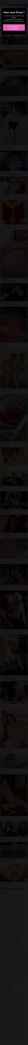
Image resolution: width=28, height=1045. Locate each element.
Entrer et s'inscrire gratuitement (14, 27)
